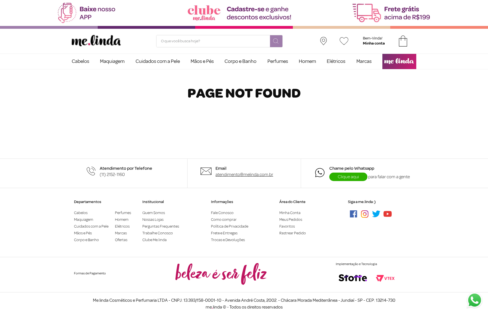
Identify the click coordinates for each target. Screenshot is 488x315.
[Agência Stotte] (353, 278)
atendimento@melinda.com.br (244, 174)
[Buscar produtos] (276, 41)
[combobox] (219, 41)
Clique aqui (348, 177)
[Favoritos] (343, 41)
